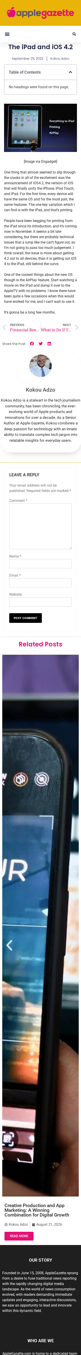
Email (15, 575)
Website (15, 594)
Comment (18, 501)
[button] (7, 34)
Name (15, 556)
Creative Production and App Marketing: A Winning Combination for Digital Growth (36, 1210)
